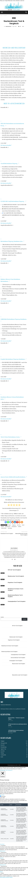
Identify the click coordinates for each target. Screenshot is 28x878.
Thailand (2, 741)
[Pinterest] (17, 522)
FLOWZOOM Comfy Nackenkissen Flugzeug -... (13, 201)
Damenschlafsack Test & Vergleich (18, 657)
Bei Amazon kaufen (6, 145)
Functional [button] (2, 844)
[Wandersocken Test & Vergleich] (4, 577)
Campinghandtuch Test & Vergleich (16, 601)
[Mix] (19, 522)
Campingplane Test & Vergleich (15, 660)
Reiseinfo (3, 745)
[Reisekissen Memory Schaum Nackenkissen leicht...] (14, 389)
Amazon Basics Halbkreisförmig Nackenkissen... (13, 477)
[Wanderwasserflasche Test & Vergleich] (4, 596)
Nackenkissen (7, 526)
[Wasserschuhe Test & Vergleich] (6, 668)
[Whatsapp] (8, 522)
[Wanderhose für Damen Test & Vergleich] (4, 590)
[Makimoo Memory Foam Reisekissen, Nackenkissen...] (14, 271)
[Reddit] (12, 522)
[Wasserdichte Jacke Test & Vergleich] (6, 679)
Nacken (2, 526)
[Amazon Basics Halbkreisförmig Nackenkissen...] (14, 469)
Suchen (2, 617)
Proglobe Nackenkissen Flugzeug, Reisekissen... (13, 359)
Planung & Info (4, 743)
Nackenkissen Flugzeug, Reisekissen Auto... (12, 241)
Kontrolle (2, 751)
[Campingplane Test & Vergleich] (4, 661)
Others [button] (1, 871)
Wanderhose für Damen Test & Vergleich (9, 645)
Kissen (23, 524)
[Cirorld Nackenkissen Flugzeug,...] (14, 155)
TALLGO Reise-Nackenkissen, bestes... (11, 437)
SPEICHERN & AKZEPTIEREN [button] (6, 877)
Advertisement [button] (3, 864)
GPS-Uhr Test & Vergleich (14, 569)
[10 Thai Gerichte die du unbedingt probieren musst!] (4, 725)
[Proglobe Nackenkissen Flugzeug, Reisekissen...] (14, 351)
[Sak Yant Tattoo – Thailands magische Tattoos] (4, 719)
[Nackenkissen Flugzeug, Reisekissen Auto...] (14, 233)
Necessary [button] (2, 794)
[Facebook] (6, 522)
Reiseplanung (3, 747)
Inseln (2, 756)
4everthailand (8, 26)
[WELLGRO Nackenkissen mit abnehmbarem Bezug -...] (14, 115)
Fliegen (9, 524)
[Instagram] (15, 559)
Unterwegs (10, 528)
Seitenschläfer (3, 528)
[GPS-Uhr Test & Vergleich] (4, 571)
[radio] (8, 505)
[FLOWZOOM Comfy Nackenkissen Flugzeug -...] (14, 193)
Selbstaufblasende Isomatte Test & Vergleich (21, 534)
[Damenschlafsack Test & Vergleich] (5, 658)
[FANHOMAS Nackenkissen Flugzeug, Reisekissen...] (14, 311)
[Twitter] (10, 522)
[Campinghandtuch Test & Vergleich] (4, 603)
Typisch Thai (3, 749)
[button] (26, 12)
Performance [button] (2, 851)
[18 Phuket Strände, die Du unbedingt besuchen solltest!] (4, 732)
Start (1, 15)
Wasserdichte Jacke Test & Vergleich (19, 674)
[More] (22, 522)
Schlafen (19, 526)
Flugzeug (14, 524)
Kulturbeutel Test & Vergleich (7, 533)
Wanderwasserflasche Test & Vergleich (9, 651)
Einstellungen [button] (3, 770)
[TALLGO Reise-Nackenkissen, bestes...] (14, 429)
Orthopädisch (14, 526)
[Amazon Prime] (6, 143)
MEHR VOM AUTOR (17, 566)
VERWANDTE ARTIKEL (6, 566)
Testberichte (3, 755)
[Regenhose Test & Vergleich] (4, 584)
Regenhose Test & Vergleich (15, 582)
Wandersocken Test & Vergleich (16, 576)
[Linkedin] (15, 522)
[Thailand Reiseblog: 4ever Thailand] (14, 6)
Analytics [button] (2, 857)
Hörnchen (19, 524)
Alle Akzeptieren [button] (9, 770)
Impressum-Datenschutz (6, 704)
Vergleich (5, 15)
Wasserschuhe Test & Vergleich (18, 663)
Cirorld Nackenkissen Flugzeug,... (9, 163)
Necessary (3, 796)
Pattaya (2, 753)
